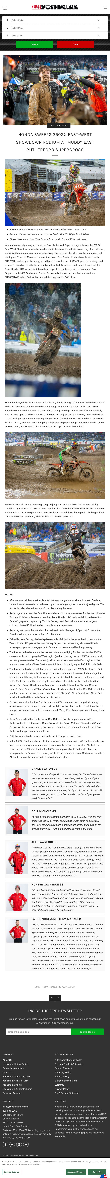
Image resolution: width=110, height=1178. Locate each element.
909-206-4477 (20, 1130)
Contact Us (8, 1072)
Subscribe (86, 1032)
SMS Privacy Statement (67, 1093)
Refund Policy (62, 1076)
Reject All (97, 1172)
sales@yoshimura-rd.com (16, 1106)
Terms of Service (63, 1068)
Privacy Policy (62, 1089)
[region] (55, 1167)
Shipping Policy (63, 1072)
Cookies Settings (11, 1172)
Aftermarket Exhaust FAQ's (68, 1060)
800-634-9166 (10, 1111)
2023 (37, 987)
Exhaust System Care (66, 1080)
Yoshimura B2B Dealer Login (17, 1089)
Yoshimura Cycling (12, 1085)
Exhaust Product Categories (69, 1064)
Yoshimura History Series (15, 1064)
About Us (7, 1060)
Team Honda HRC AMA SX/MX (58, 987)
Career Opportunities (13, 1068)
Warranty (59, 1085)
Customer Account (12, 1093)
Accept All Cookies (76, 1172)
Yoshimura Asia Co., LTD (15, 1080)
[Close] (105, 1162)
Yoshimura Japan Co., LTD (16, 1076)
